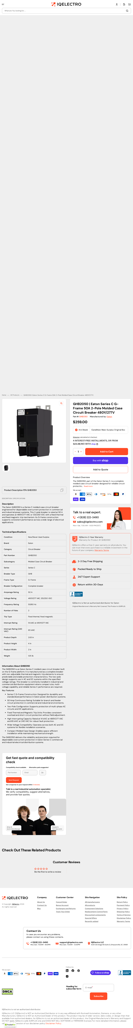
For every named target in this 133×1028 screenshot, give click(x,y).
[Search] (127, 11)
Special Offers (91, 918)
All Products (14, 385)
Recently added (91, 921)
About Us (41, 902)
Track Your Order (63, 912)
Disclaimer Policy (124, 918)
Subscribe (98, 996)
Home (4, 385)
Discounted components (95, 915)
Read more (88, 476)
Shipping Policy (123, 912)
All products (90, 905)
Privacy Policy (122, 908)
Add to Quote (100, 459)
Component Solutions (94, 908)
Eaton (109, 406)
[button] (3, 4)
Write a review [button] (84, 864)
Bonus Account (62, 905)
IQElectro (15, 904)
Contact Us (42, 905)
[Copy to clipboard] (61, 479)
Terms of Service (124, 915)
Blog (39, 908)
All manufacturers (92, 902)
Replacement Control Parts (96, 912)
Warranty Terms (101, 540)
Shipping (76, 427)
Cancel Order (61, 902)
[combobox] (66, 11)
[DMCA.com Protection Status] (7, 994)
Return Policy (122, 902)
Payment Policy (123, 905)
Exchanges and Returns (66, 908)
